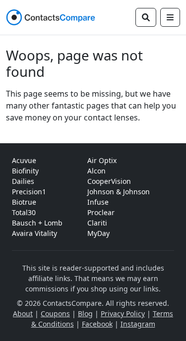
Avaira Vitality (34, 233)
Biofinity (25, 170)
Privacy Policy (123, 313)
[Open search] (145, 17)
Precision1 (29, 191)
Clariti (97, 222)
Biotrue (24, 202)
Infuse (98, 202)
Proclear (101, 212)
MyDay (98, 233)
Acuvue (24, 160)
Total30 (24, 212)
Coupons (55, 313)
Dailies (23, 181)
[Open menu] (170, 17)
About (23, 313)
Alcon (96, 170)
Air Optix (102, 160)
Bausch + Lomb (37, 222)
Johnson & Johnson (118, 191)
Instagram (138, 324)
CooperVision (109, 181)
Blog (85, 313)
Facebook (97, 324)
